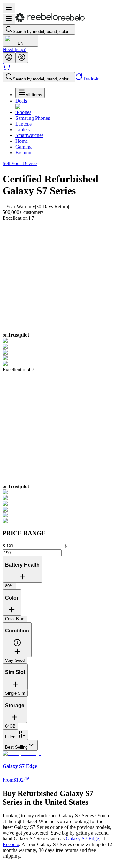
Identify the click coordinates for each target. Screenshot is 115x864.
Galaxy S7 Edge (84, 838)
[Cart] (6, 69)
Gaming (23, 146)
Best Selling (16, 747)
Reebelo (11, 844)
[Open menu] (9, 8)
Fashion (23, 152)
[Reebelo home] (50, 20)
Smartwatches (29, 135)
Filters (11, 736)
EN (20, 43)
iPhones (23, 112)
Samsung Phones (32, 118)
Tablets (22, 129)
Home (21, 141)
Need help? (14, 49)
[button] (17, 645)
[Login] (9, 57)
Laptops (23, 123)
